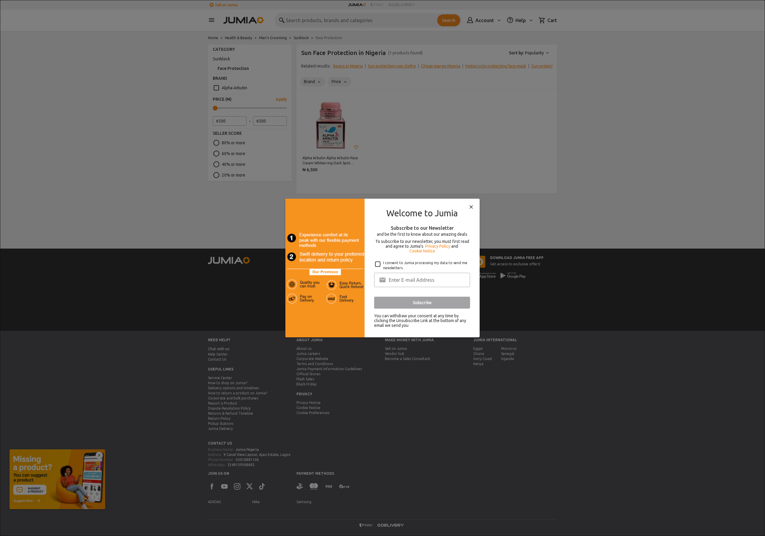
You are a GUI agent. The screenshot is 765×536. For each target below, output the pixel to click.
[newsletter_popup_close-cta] (471, 207)
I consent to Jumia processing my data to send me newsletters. (425, 265)
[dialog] (382, 268)
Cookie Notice (422, 251)
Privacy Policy (437, 246)
